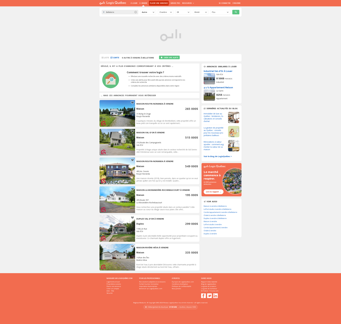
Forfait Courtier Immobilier (149, 284)
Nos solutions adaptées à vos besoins (152, 282)
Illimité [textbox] (197, 12)
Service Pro (175, 3)
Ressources (187, 3)
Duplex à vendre (210, 233)
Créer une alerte (171, 57)
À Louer (134, 3)
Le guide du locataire (208, 286)
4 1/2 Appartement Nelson (218, 87)
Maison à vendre (210, 221)
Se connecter (224, 3)
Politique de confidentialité (181, 286)
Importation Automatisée (148, 286)
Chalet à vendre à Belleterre (215, 215)
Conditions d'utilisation (180, 284)
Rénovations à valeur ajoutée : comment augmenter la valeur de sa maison (214, 146)
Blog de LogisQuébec (208, 284)
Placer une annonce (159, 3)
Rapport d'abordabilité (209, 282)
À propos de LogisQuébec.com (183, 282)
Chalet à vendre (210, 230)
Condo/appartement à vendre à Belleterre (220, 212)
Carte (116, 57)
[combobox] (148, 12)
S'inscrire (236, 3)
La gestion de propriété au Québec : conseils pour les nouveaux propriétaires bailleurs (214, 131)
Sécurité (110, 293)
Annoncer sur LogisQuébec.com (150, 289)
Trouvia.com (213, 291)
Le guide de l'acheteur (209, 289)
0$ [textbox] (178, 12)
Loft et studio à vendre (213, 224)
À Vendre (143, 3)
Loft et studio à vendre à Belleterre (217, 209)
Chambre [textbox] (163, 12)
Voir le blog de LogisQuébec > (218, 156)
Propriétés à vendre (114, 284)
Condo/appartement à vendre (216, 227)
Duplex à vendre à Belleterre (215, 218)
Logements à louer (113, 282)
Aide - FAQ (110, 291)
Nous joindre (176, 289)
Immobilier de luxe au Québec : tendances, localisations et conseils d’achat (214, 117)
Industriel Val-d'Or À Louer (218, 71)
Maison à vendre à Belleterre (215, 206)
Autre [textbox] (144, 12)
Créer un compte (113, 289)
